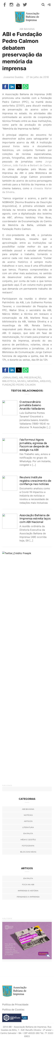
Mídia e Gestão (28, 839)
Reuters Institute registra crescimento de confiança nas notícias (35, 481)
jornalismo (10, 377)
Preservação (32, 377)
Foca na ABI (28, 884)
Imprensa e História (28, 890)
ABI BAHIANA (27, 28)
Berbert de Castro (40, 165)
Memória (33, 381)
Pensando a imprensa (28, 897)
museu (21, 381)
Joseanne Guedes (13, 77)
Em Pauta (28, 878)
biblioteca (9, 381)
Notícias (28, 815)
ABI (21, 377)
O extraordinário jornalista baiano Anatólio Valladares (32, 405)
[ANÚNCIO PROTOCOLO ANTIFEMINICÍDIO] (27, 940)
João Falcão (20, 165)
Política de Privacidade (15, 1004)
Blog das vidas (28, 852)
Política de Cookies (13, 1009)
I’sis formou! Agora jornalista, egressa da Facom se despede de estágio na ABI (34, 445)
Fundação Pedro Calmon (19, 384)
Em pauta (28, 833)
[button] (5, 86)
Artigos (28, 821)
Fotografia (28, 846)
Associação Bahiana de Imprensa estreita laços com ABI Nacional (35, 519)
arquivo (45, 381)
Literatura (28, 827)
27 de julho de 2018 (37, 77)
